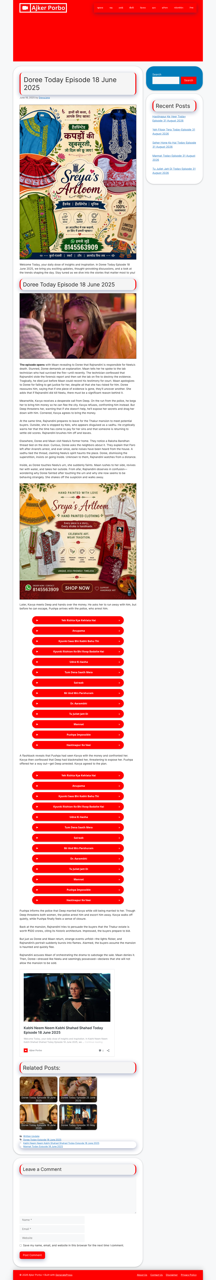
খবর (110, 7)
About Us (142, 1274)
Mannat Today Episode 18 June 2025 (43, 1146)
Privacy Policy (189, 1274)
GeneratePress (64, 1274)
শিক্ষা (191, 7)
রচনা (154, 7)
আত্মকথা (100, 7)
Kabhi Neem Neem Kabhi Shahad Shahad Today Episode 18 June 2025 (61, 1143)
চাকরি (121, 7)
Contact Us (156, 1274)
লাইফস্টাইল (178, 7)
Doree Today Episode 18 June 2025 (42, 1139)
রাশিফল (165, 7)
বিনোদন (143, 7)
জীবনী (131, 7)
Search (156, 74)
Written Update (31, 1136)
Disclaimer (172, 1274)
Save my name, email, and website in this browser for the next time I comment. (73, 1245)
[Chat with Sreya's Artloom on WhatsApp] (78, 182)
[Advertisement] (108, 39)
